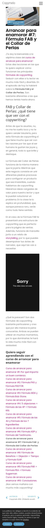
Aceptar (7, 524)
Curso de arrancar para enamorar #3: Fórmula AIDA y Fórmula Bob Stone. (21, 393)
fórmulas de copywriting (19, 74)
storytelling (12, 238)
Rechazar (19, 524)
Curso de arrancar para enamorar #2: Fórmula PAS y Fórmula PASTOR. (21, 382)
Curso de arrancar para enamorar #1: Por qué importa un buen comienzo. (22, 372)
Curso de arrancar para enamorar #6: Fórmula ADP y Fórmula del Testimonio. (21, 432)
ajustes (26, 520)
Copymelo (8, 3)
